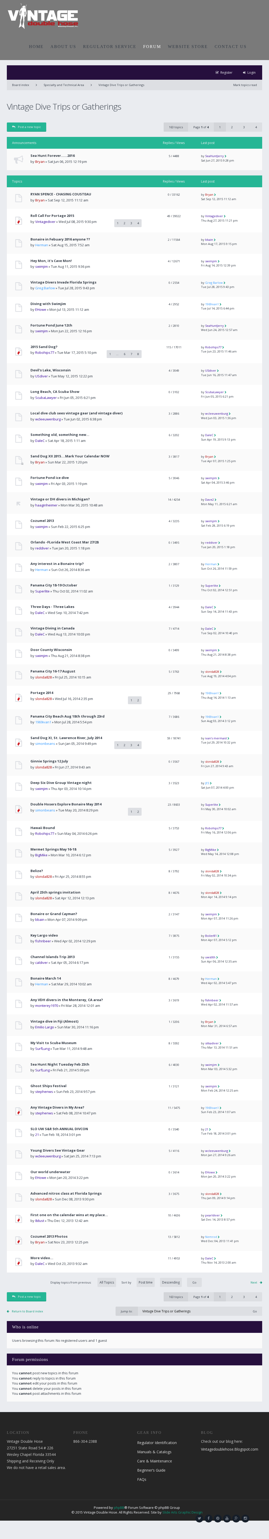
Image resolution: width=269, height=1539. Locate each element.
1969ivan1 (212, 304)
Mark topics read (245, 85)
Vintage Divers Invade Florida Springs (63, 282)
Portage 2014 (41, 692)
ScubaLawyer (46, 397)
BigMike (41, 855)
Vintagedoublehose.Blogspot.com (229, 1449)
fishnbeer (43, 941)
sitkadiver (212, 1043)
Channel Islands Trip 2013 (52, 957)
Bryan (40, 161)
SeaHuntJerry (214, 156)
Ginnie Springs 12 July (49, 761)
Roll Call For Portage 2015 (52, 215)
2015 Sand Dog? (44, 347)
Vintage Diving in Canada (52, 628)
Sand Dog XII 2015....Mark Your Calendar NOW (70, 456)
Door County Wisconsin (51, 649)
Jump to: (127, 1311)
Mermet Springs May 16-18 (53, 849)
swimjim (41, 266)
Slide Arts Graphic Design (182, 1512)
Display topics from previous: (71, 1282)
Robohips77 (44, 352)
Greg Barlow (45, 288)
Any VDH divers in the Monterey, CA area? (66, 1000)
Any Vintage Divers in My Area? (57, 1107)
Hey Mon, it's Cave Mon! (51, 261)
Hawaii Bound (42, 828)
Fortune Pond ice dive (49, 477)
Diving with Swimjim (48, 304)
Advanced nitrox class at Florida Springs (66, 1193)
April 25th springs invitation (55, 892)
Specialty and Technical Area (64, 85)
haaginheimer (46, 505)
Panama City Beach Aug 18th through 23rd (67, 716)
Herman (41, 245)
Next (254, 1282)
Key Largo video (44, 935)
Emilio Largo (44, 1027)
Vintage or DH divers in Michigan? (60, 499)
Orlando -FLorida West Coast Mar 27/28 (64, 542)
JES (207, 783)
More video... (41, 1258)
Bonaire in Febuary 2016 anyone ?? (60, 239)
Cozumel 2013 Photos (49, 1236)
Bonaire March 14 (45, 978)
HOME (36, 46)
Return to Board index (27, 1311)
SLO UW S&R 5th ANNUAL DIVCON (59, 1129)
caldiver (41, 962)
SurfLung (42, 1048)
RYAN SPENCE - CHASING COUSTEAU (60, 194)
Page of (201, 127)
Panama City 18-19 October (53, 585)
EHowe (40, 309)
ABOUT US (63, 46)
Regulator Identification (157, 1442)
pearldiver (212, 1215)
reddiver (42, 548)
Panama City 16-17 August (52, 671)
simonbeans (45, 743)
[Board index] (43, 16)
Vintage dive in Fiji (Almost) (54, 1021)
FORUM (152, 46)
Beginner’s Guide (151, 1470)
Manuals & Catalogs (154, 1451)
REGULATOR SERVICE (109, 46)
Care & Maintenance (154, 1460)
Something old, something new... (59, 434)
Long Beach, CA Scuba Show (54, 391)
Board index (20, 85)
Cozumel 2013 (42, 520)
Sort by (126, 1282)
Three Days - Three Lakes (52, 606)
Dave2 (209, 499)
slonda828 (43, 677)
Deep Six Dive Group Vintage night (61, 782)
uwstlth (210, 957)
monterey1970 (46, 1005)
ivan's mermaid (216, 738)
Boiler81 (211, 936)
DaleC (40, 440)
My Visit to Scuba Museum (53, 1043)
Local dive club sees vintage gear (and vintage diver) (76, 413)
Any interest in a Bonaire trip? (57, 563)
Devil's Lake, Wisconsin (50, 370)
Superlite (42, 591)
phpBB (119, 1507)
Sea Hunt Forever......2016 (52, 155)
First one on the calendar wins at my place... (69, 1215)
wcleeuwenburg (48, 419)
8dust (39, 1220)
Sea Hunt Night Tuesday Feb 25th (59, 1064)
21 (37, 1134)
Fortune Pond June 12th (51, 325)
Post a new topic (29, 127)
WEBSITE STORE (188, 46)
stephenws (44, 1091)
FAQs (141, 1479)
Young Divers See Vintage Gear (57, 1150)
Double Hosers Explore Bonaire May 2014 (65, 804)
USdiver (41, 376)
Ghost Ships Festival (48, 1086)
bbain (209, 240)
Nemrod (211, 1237)
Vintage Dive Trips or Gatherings (121, 85)
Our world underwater (50, 1172)
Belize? (36, 871)
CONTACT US (231, 46)
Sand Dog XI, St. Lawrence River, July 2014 (66, 738)
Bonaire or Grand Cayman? (53, 914)
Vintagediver (45, 221)
